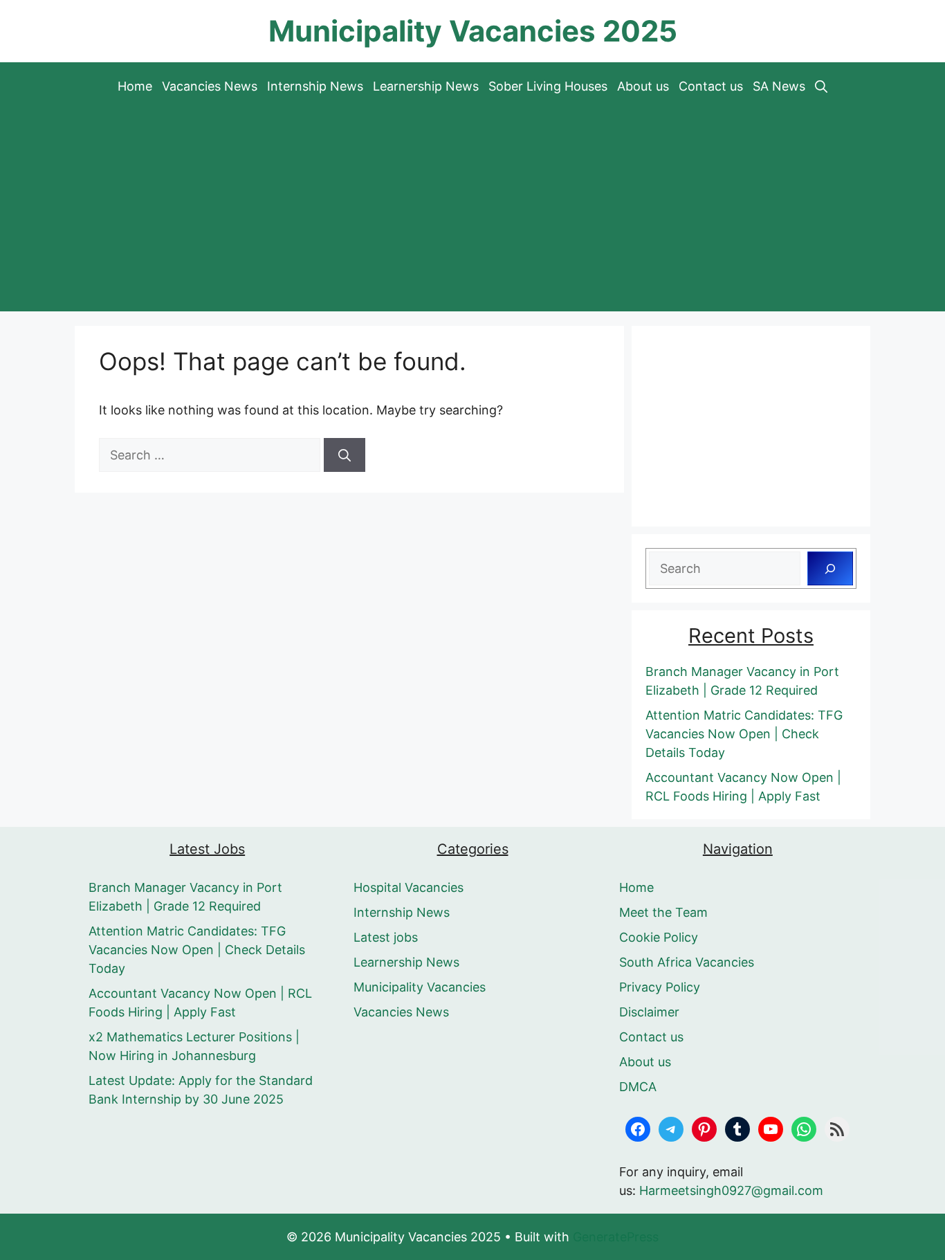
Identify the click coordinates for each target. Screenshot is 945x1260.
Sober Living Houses (547, 86)
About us (643, 86)
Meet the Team (663, 912)
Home (135, 86)
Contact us (711, 86)
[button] (821, 86)
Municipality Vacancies (420, 987)
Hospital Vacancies (409, 887)
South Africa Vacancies (686, 962)
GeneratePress (616, 1237)
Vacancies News (209, 86)
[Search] (344, 455)
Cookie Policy (658, 937)
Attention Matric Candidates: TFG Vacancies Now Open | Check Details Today (744, 734)
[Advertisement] (472, 214)
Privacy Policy (659, 987)
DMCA (638, 1086)
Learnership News (426, 86)
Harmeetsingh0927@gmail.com (731, 1190)
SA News (779, 86)
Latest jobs (386, 937)
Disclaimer (649, 1012)
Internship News (315, 86)
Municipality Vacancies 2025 (472, 30)
